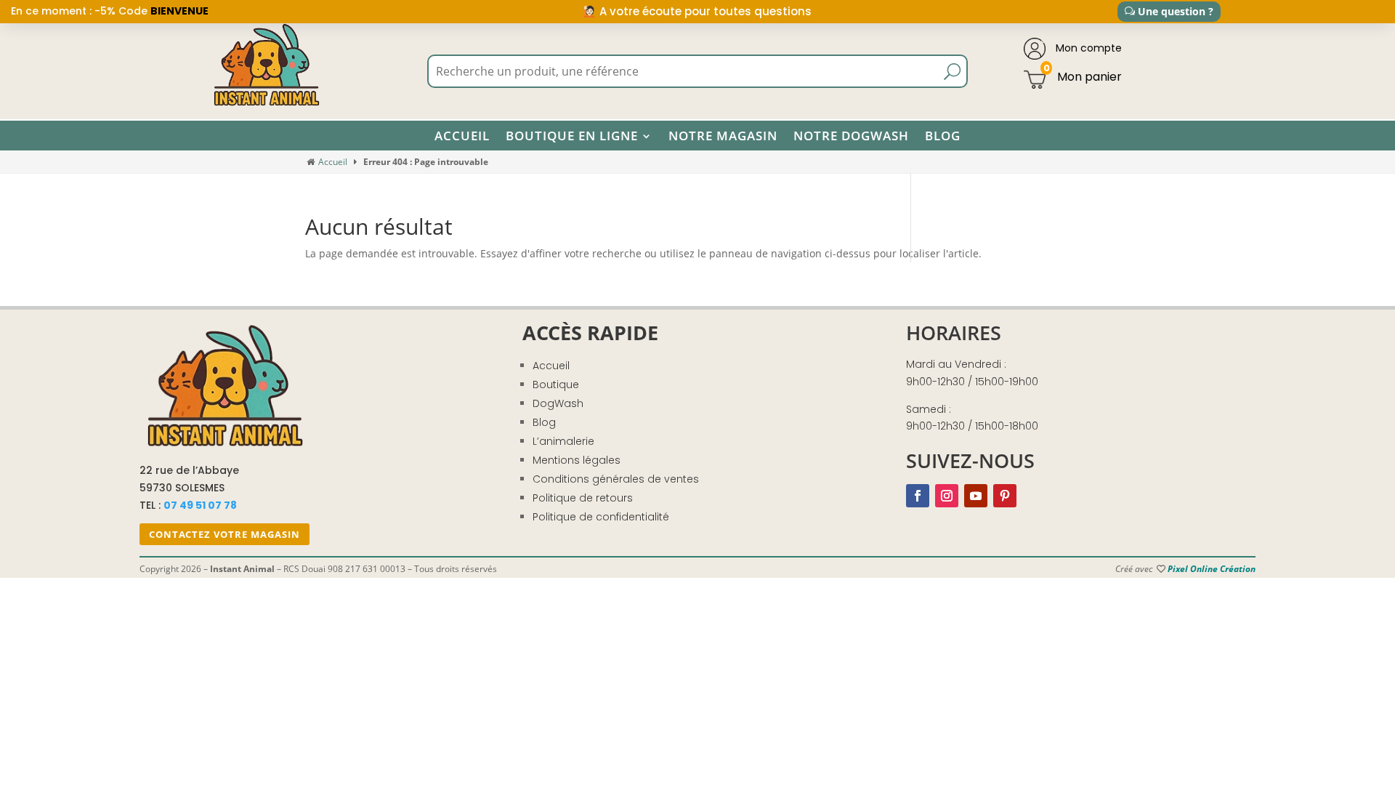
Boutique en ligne (572, 136)
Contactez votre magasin (224, 534)
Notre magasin (722, 136)
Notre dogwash (851, 136)
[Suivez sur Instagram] (946, 495)
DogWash (558, 403)
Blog (943, 136)
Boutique (556, 384)
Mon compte (1087, 48)
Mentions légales (576, 460)
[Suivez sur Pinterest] (1004, 495)
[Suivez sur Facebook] (917, 495)
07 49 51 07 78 (200, 505)
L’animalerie (563, 441)
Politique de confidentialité (601, 517)
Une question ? (1175, 11)
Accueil (462, 136)
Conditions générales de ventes (616, 479)
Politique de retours (583, 498)
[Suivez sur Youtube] (975, 495)
